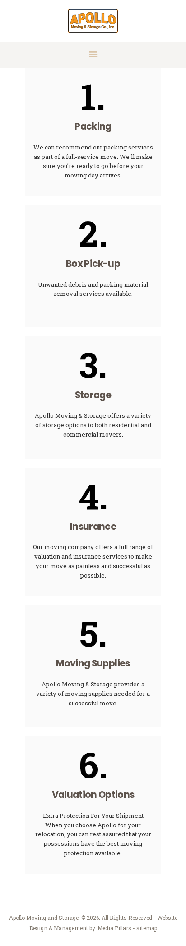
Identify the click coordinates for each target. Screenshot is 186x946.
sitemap (146, 928)
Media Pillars (114, 928)
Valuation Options (93, 795)
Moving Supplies (93, 663)
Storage (93, 395)
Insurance (93, 527)
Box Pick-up (93, 264)
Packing (92, 127)
